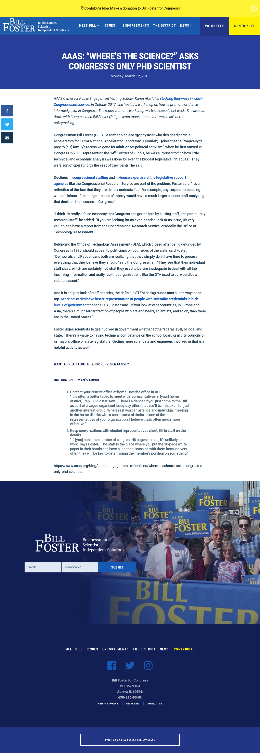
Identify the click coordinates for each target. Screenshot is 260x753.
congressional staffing (90, 177)
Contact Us (154, 703)
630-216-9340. (130, 697)
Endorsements (136, 25)
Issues (109, 25)
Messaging (133, 703)
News (184, 25)
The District (164, 25)
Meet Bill (87, 25)
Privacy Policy (108, 703)
